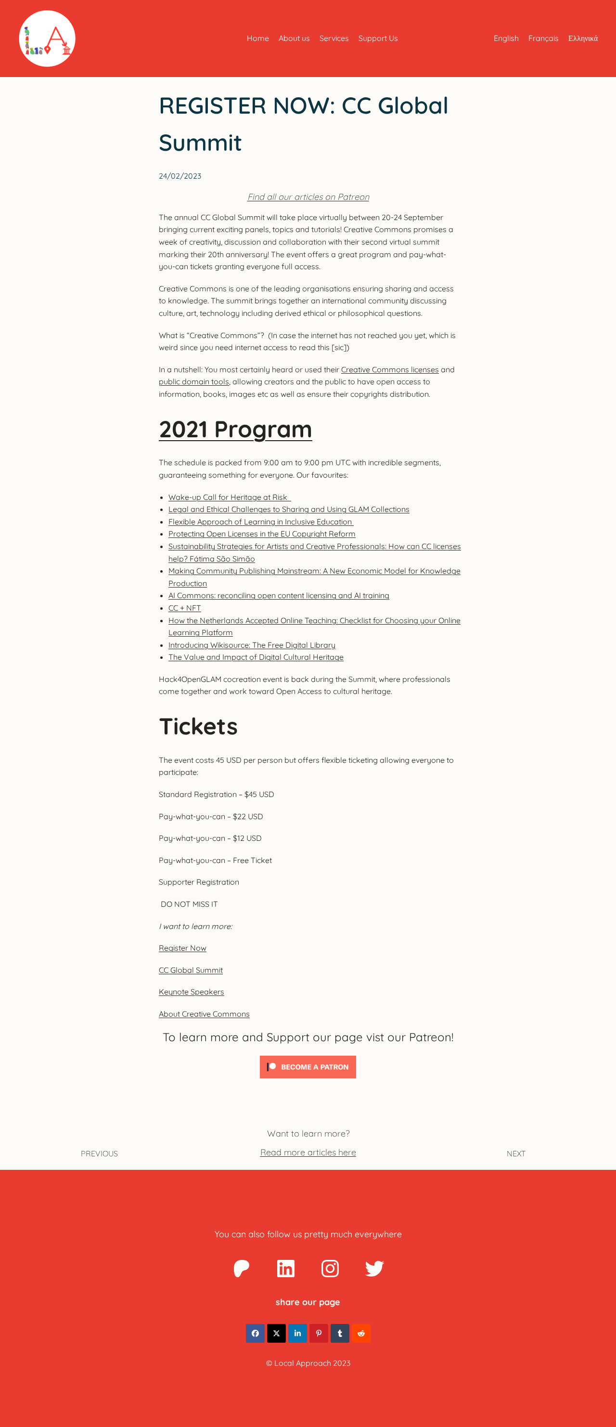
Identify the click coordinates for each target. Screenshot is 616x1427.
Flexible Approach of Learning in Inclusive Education (261, 521)
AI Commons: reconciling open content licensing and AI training (278, 595)
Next (516, 1153)
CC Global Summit (191, 970)
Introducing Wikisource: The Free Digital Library (251, 645)
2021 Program (235, 428)
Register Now (182, 948)
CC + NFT (184, 608)
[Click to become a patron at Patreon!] (308, 1080)
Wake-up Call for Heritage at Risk (229, 497)
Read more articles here (308, 1152)
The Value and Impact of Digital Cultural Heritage (256, 657)
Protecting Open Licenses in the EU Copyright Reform (262, 533)
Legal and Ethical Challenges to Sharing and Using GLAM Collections (289, 509)
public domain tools (194, 381)
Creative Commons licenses (390, 369)
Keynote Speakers (191, 991)
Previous (99, 1153)
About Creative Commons (204, 1014)
